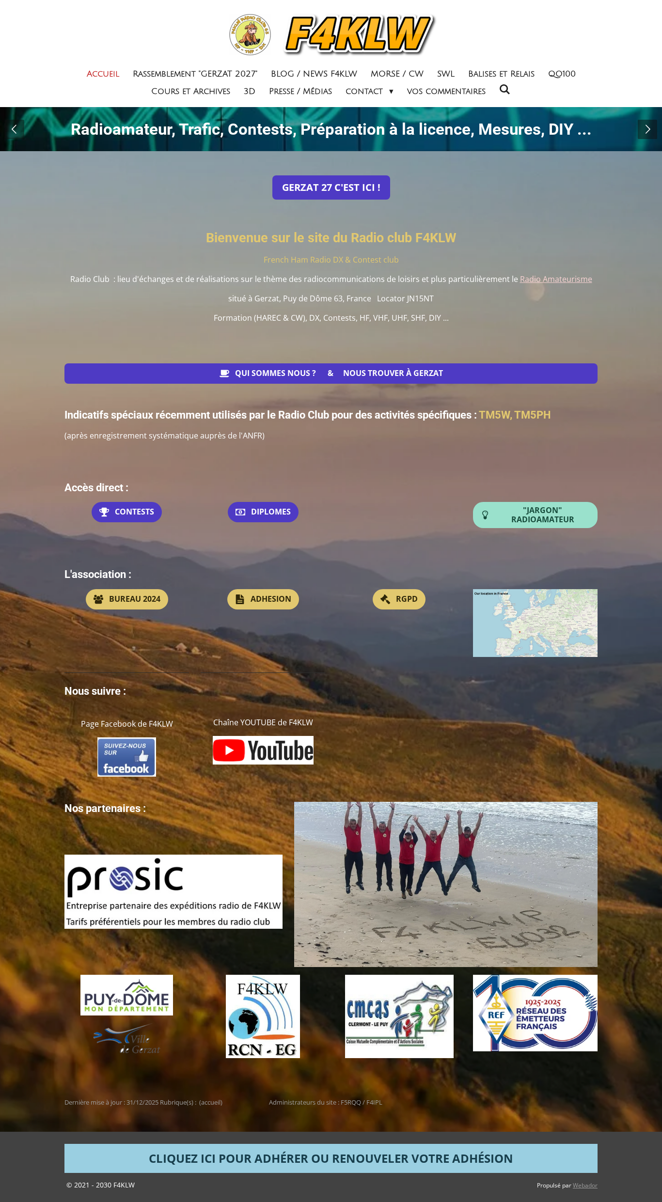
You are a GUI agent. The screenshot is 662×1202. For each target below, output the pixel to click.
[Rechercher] (505, 90)
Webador (585, 1185)
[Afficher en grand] (535, 623)
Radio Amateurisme (556, 279)
